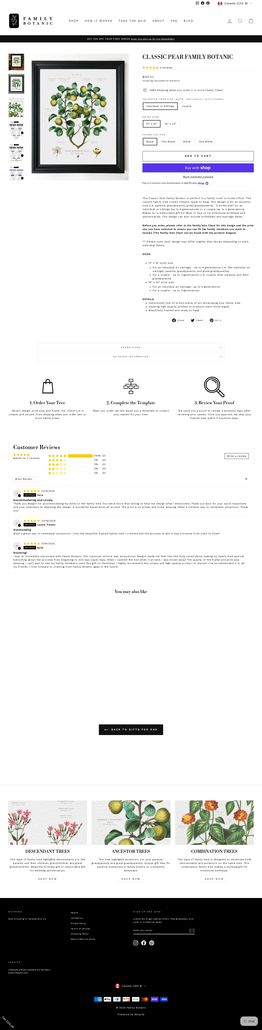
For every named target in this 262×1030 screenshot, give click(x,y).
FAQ (174, 20)
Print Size (150, 117)
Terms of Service (80, 929)
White (187, 141)
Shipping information (131, 356)
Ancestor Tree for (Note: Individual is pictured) (183, 99)
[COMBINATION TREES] (214, 822)
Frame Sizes (131, 347)
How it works (98, 20)
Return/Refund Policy (83, 939)
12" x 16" (151, 123)
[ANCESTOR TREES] (130, 822)
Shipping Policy (80, 934)
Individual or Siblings (160, 106)
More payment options (198, 176)
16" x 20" (170, 123)
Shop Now (131, 878)
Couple (187, 106)
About (158, 20)
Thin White (206, 141)
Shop (74, 20)
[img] (32, 491)
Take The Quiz (132, 20)
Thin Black (168, 141)
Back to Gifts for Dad (134, 729)
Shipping (147, 81)
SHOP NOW (47, 878)
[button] (151, 67)
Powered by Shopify (131, 1014)
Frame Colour (154, 134)
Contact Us (77, 918)
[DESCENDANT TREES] (47, 822)
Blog (188, 20)
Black (150, 141)
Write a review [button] (236, 456)
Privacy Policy (78, 923)
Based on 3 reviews (26, 458)
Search (75, 913)
